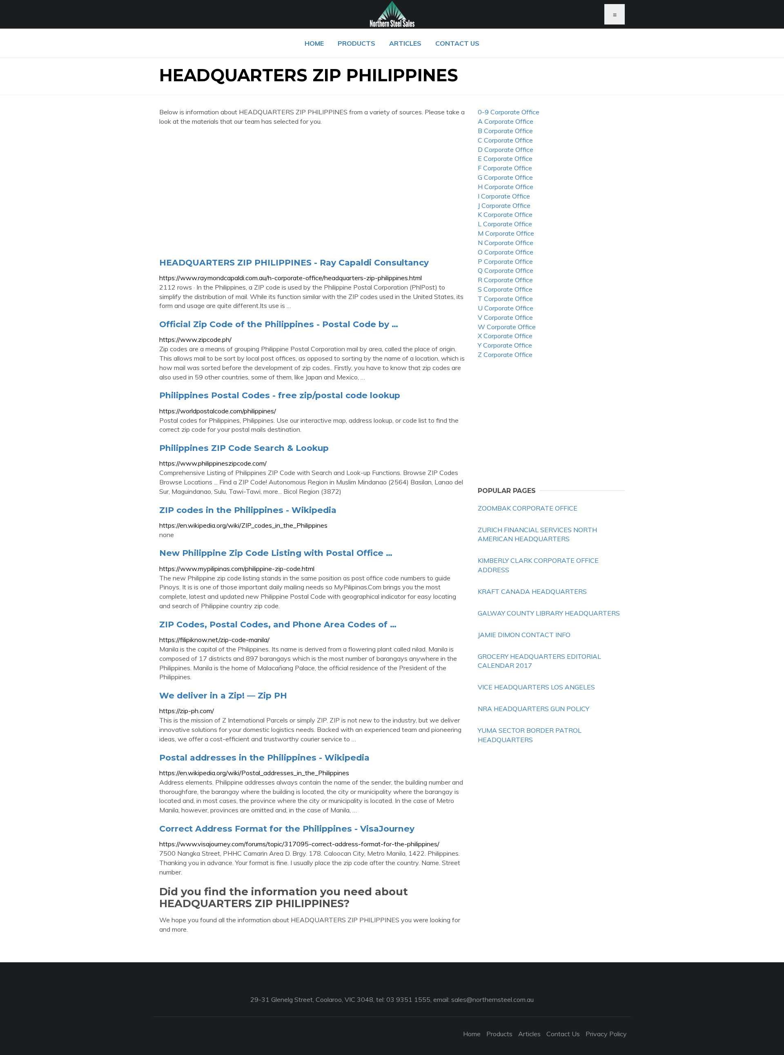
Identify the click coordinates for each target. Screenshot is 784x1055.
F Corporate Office (505, 168)
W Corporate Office (507, 327)
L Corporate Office (505, 224)
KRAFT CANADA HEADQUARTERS (532, 591)
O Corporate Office (505, 252)
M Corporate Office (506, 233)
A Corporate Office (505, 121)
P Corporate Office (505, 261)
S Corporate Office (505, 289)
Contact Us (457, 43)
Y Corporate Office (505, 345)
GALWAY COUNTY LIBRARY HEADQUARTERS (549, 613)
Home (314, 43)
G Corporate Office (505, 177)
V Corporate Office (505, 317)
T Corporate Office (505, 298)
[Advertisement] (312, 191)
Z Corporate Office (505, 354)
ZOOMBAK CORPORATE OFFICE (527, 508)
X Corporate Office (505, 336)
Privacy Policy (606, 1034)
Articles (405, 43)
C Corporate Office (505, 140)
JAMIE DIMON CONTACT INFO (524, 635)
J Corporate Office (504, 205)
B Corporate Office (505, 131)
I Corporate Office (504, 196)
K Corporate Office (505, 214)
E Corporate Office (505, 158)
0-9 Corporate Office (508, 112)
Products (356, 43)
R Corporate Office (505, 280)
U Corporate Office (505, 308)
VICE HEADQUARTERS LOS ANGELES (536, 687)
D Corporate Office (505, 149)
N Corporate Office (505, 243)
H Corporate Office (505, 187)
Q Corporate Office (505, 270)
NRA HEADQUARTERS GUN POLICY (533, 709)
